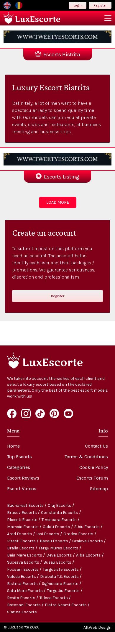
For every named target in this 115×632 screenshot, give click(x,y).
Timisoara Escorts (60, 519)
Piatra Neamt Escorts (66, 604)
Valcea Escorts (22, 576)
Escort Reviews (23, 478)
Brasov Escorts (22, 512)
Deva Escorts (59, 555)
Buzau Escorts (57, 562)
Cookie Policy (93, 467)
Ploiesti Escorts (22, 519)
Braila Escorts (21, 548)
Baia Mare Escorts (25, 555)
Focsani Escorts (23, 569)
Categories (18, 467)
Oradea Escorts (78, 533)
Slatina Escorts (22, 612)
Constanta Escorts (60, 512)
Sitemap (99, 488)
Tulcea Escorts (54, 597)
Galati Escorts (57, 526)
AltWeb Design (97, 627)
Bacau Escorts (54, 540)
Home (13, 446)
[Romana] (18, 5)
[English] (7, 5)
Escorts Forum (92, 478)
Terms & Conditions (86, 456)
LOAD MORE (57, 202)
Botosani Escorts (24, 604)
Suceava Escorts (23, 562)
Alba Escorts (89, 555)
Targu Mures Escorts (59, 548)
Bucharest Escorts (26, 505)
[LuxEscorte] (32, 18)
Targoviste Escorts (61, 569)
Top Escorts (19, 456)
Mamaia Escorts (23, 526)
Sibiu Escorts (87, 526)
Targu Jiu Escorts (63, 590)
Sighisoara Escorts (60, 583)
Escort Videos (21, 488)
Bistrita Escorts (23, 583)
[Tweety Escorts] (57, 36)
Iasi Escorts (48, 533)
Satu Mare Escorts (25, 590)
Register (100, 5)
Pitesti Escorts (22, 540)
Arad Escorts (20, 533)
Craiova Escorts (88, 540)
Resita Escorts (21, 597)
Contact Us (96, 446)
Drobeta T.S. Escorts (60, 576)
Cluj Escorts (60, 505)
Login (77, 5)
